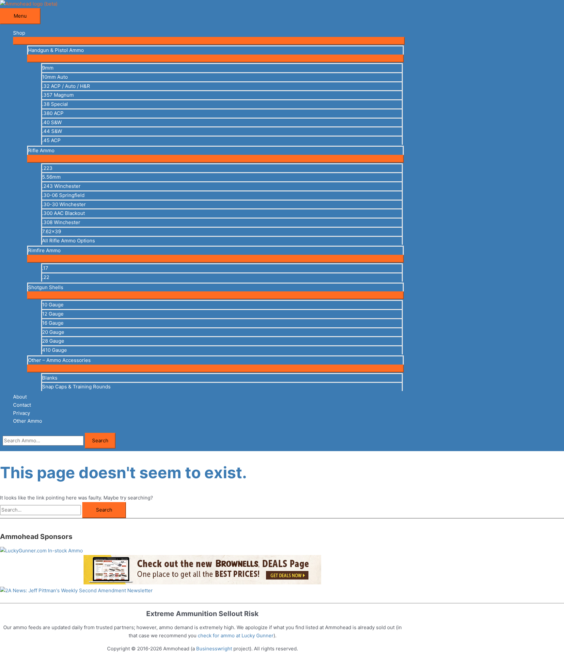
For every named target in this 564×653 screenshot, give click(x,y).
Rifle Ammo (41, 150)
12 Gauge (53, 314)
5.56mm (51, 177)
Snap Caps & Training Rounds (76, 387)
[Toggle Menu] (209, 41)
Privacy (21, 413)
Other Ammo (27, 421)
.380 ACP (53, 113)
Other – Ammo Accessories (59, 360)
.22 (45, 277)
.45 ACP (51, 140)
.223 (47, 168)
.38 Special (55, 104)
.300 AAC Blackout (63, 213)
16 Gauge (53, 323)
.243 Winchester (61, 186)
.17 (45, 268)
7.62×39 (51, 231)
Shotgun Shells (45, 287)
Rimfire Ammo (44, 250)
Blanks (49, 378)
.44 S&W (52, 131)
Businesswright (214, 648)
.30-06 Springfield (63, 195)
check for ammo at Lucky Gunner (236, 635)
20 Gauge (53, 332)
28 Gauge (53, 341)
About (20, 397)
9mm (48, 68)
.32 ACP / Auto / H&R (66, 86)
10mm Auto (55, 77)
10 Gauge (53, 305)
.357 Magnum (58, 95)
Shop (19, 33)
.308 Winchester (61, 222)
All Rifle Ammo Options (68, 240)
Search (100, 440)
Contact (22, 405)
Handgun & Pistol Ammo (56, 50)
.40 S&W (52, 122)
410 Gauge (54, 350)
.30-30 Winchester (64, 204)
